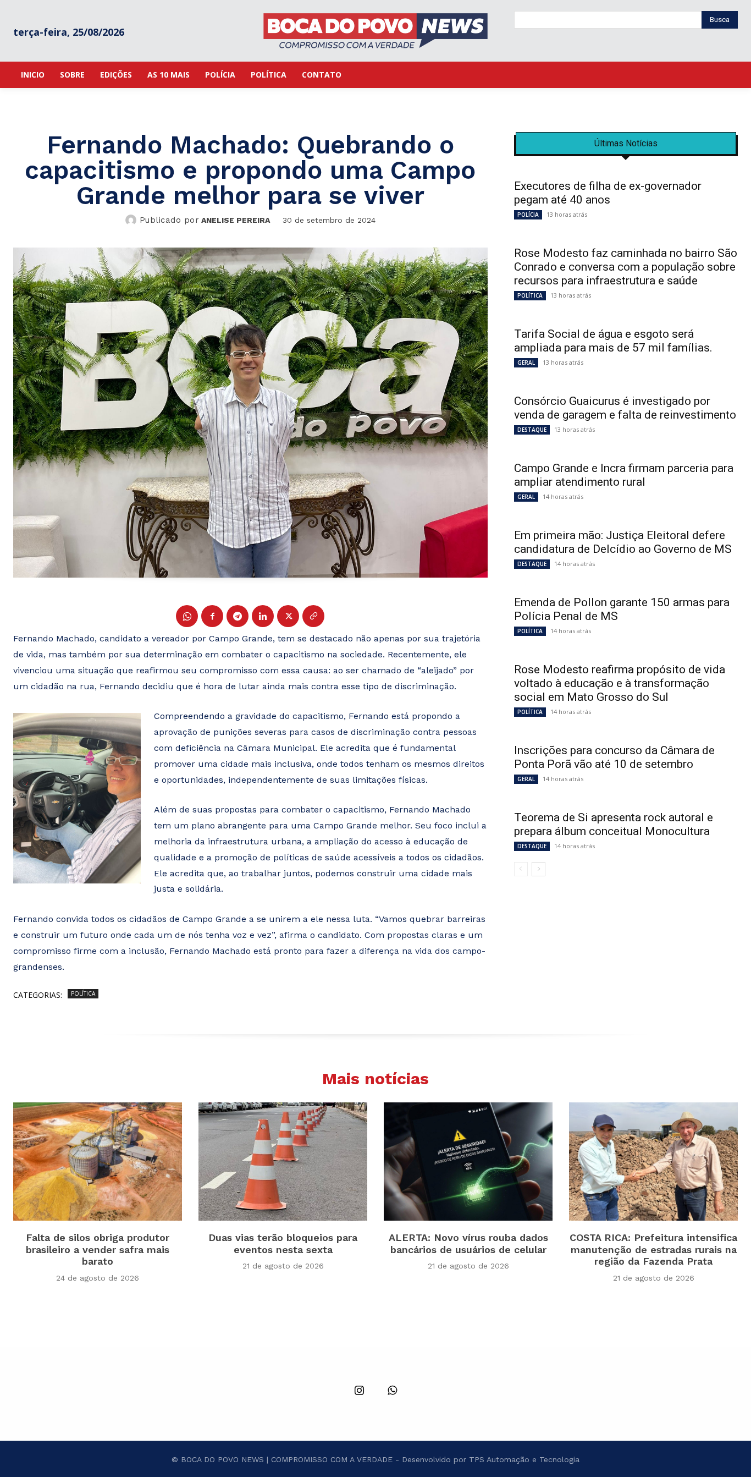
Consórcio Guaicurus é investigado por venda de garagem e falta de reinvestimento (625, 407)
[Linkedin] (263, 616)
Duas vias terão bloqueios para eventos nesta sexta (282, 1243)
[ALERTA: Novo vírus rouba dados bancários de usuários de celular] (468, 1161)
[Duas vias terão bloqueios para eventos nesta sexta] (282, 1161)
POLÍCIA (528, 214)
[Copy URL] (313, 616)
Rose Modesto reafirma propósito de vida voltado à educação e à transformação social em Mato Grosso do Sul (619, 683)
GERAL (526, 362)
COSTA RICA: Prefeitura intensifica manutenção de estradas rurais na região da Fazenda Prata (653, 1249)
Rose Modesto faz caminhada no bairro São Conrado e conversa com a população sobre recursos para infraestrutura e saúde (625, 266)
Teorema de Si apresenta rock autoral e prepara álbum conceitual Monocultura (613, 824)
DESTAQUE (531, 429)
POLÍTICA (83, 993)
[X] (288, 616)
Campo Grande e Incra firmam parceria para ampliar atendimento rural (623, 475)
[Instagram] (359, 1391)
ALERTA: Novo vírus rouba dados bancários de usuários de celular (468, 1243)
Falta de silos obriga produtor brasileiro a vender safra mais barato (97, 1249)
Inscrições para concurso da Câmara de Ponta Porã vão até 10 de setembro (614, 757)
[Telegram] (238, 616)
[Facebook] (212, 616)
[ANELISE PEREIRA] (132, 220)
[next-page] (538, 869)
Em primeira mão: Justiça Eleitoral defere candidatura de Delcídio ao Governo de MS (623, 542)
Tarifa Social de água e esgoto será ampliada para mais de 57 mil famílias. (613, 340)
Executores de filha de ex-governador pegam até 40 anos (608, 192)
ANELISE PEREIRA (235, 220)
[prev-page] (521, 869)
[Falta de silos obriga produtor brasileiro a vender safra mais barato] (97, 1161)
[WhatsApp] (187, 616)
